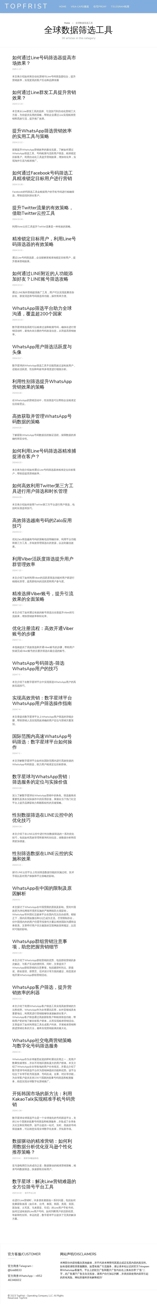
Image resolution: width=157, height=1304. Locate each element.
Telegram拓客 (120, 6)
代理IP (106, 1277)
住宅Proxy (99, 6)
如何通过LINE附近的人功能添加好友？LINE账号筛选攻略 (42, 276)
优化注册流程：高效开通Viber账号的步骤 (42, 631)
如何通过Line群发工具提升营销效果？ (44, 95)
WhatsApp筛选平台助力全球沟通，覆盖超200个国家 (42, 311)
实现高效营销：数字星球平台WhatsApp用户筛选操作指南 (42, 701)
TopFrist (27, 6)
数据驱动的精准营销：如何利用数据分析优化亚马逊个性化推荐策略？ (42, 1146)
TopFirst (23, 1298)
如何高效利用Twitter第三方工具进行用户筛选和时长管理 (42, 488)
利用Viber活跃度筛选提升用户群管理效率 (42, 562)
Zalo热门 (96, 19)
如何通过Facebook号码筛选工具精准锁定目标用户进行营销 (42, 176)
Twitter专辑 (115, 19)
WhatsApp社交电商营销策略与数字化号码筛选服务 (42, 1043)
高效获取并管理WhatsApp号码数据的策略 (42, 419)
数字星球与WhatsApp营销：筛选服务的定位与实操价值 (42, 779)
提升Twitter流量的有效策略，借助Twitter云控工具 (42, 210)
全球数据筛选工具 (76, 19)
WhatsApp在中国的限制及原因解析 (42, 891)
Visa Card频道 (80, 6)
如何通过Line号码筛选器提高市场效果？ (44, 60)
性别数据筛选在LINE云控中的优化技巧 (42, 818)
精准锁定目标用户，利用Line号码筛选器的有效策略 (44, 241)
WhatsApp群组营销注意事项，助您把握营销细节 (39, 944)
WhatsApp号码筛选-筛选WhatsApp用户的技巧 (38, 666)
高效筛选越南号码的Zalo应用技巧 (42, 523)
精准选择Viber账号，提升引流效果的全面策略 (42, 596)
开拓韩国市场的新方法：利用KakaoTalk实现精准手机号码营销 (43, 1099)
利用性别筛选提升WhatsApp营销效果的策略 (42, 384)
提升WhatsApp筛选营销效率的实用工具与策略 (42, 133)
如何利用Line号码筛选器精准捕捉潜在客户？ (44, 454)
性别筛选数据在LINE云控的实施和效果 (42, 856)
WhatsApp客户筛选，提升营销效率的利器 (42, 990)
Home (62, 6)
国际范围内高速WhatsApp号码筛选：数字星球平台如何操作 (42, 741)
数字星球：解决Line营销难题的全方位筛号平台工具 (44, 1184)
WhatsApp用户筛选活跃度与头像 (42, 349)
